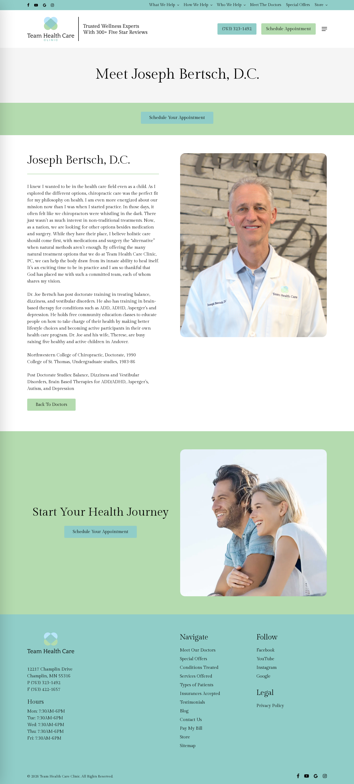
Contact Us (191, 719)
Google (263, 676)
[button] (324, 29)
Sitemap (188, 745)
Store (185, 737)
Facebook (265, 650)
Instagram (266, 667)
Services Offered (196, 676)
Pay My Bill (191, 728)
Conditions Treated (199, 667)
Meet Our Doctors (198, 650)
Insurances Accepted (200, 693)
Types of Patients (196, 684)
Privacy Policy (270, 705)
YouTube (265, 658)
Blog (184, 711)
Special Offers (193, 658)
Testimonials (192, 702)
